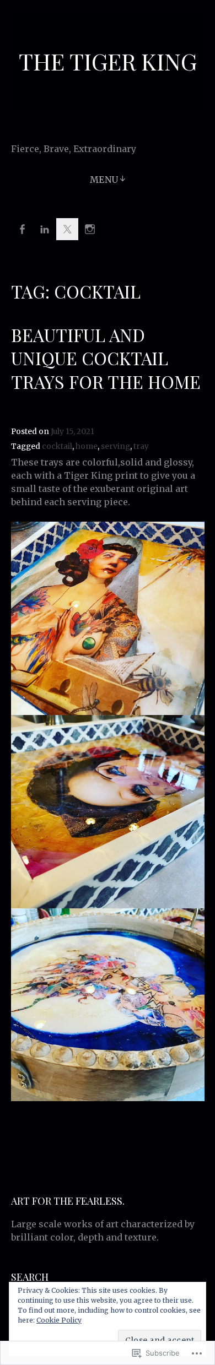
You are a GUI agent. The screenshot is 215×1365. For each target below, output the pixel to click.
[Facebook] (22, 229)
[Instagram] (90, 229)
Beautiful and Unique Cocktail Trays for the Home (106, 358)
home (87, 446)
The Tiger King (108, 61)
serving (115, 446)
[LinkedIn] (45, 229)
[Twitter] (67, 229)
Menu (104, 179)
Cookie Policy (59, 1320)
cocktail (57, 446)
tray (141, 446)
